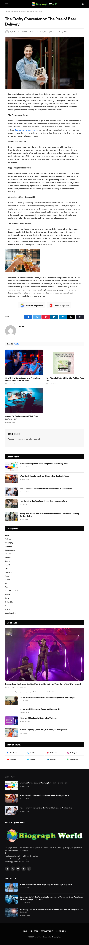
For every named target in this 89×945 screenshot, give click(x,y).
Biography (9, 542)
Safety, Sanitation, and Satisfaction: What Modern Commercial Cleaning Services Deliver (49, 514)
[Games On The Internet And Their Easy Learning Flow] (24, 400)
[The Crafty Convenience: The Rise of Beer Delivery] (44, 63)
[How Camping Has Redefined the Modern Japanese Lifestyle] (11, 503)
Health (7, 565)
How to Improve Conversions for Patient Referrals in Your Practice (46, 488)
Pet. (6, 587)
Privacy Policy (47, 931)
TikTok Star (9, 602)
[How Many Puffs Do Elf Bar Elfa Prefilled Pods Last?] (65, 362)
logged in (21, 439)
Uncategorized (10, 613)
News (7, 576)
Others (7, 580)
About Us (34, 931)
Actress (8, 539)
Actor (7, 535)
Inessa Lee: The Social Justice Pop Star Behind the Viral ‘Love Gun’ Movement (43, 683)
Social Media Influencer (14, 591)
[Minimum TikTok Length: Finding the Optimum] (11, 720)
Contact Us (61, 931)
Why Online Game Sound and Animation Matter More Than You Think (22, 379)
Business (8, 546)
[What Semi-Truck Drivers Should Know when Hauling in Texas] (11, 478)
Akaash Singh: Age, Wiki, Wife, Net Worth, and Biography (43, 729)
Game (7, 561)
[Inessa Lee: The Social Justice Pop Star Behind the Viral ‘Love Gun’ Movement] (44, 654)
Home (7, 11)
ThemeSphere (56, 937)
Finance (8, 557)
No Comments (56, 32)
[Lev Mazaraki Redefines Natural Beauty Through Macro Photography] (11, 700)
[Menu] (6, 4)
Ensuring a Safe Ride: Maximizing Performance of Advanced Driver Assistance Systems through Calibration (51, 898)
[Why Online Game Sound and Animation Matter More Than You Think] (24, 362)
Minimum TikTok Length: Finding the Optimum (38, 718)
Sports (7, 594)
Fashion (8, 554)
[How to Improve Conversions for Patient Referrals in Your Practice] (11, 491)
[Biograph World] (44, 4)
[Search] (82, 4)
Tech (7, 598)
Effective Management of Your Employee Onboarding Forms (44, 463)
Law (6, 568)
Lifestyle (8, 572)
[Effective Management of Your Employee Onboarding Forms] (11, 466)
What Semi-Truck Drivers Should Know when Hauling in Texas (44, 476)
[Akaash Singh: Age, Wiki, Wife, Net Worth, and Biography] (11, 732)
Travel (7, 609)
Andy (13, 32)
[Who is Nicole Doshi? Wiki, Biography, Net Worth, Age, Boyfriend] (11, 887)
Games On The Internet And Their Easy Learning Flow (21, 417)
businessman (10, 550)
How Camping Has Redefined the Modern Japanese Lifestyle (44, 501)
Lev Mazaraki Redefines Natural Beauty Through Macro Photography (47, 697)
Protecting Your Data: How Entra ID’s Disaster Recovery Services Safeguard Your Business (51, 910)
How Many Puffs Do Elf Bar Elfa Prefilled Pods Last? (65, 379)
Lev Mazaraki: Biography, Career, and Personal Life (40, 709)
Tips (6, 605)
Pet (6, 583)
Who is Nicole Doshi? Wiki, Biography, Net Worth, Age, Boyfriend (46, 884)
